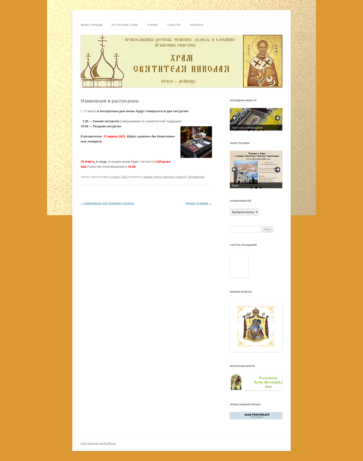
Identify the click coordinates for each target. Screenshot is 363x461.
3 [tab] (258, 130)
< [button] (235, 118)
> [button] (277, 118)
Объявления (196, 177)
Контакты (196, 25)
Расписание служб (125, 25)
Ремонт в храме (198, 203)
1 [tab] (249, 130)
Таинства (174, 25)
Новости (181, 177)
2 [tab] (254, 130)
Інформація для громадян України (107, 203)
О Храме (152, 25)
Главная (147, 177)
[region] (256, 119)
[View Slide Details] (256, 119)
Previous (234, 169)
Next (277, 169)
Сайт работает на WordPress (98, 443)
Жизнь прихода (91, 25)
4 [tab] (263, 130)
